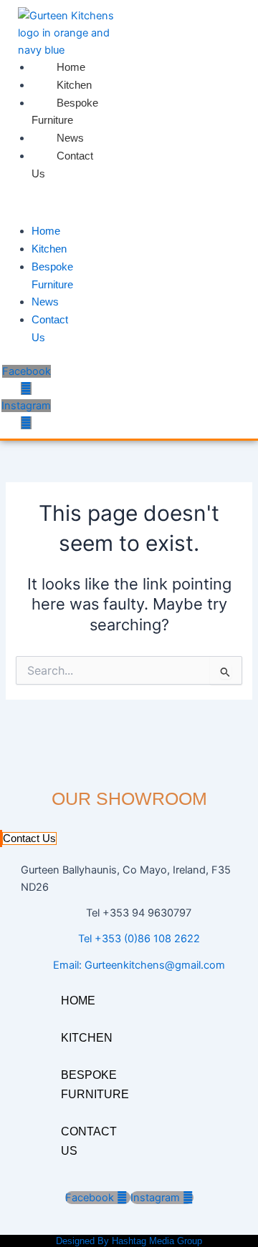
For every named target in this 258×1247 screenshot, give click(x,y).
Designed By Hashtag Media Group (129, 1241)
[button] (14, 206)
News (70, 138)
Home (71, 67)
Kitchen (74, 85)
